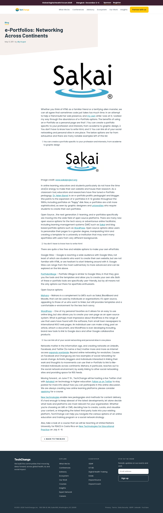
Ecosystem (102, 9)
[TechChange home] (22, 10)
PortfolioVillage (48, 274)
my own (91, 116)
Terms (114, 507)
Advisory (90, 9)
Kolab (91, 476)
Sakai (102, 224)
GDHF (91, 464)
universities (98, 205)
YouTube (145, 507)
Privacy (108, 507)
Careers (62, 496)
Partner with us (139, 9)
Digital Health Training (98, 472)
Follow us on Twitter (102, 381)
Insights (123, 9)
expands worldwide (59, 352)
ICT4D (91, 468)
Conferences (78, 9)
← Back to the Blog (54, 439)
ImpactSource (95, 480)
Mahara (45, 295)
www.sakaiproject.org (66, 179)
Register (117, 2)
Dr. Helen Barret (60, 195)
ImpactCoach (95, 484)
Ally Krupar (21, 42)
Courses (62, 484)
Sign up (125, 478)
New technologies (50, 397)
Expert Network (65, 492)
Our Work (113, 9)
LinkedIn (137, 507)
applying (45, 391)
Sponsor (107, 2)
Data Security (123, 507)
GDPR (131, 507)
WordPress (79, 228)
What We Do (64, 9)
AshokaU (50, 381)
